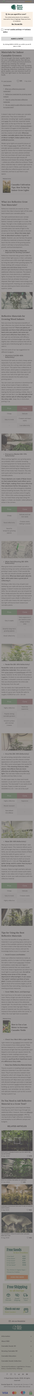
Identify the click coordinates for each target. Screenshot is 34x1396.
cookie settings (16, 29)
